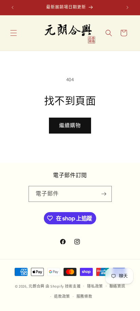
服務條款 (84, 296)
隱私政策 (95, 286)
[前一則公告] (12, 7)
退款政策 (62, 296)
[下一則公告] (127, 7)
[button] (13, 32)
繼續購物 (70, 125)
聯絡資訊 (117, 286)
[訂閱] (104, 194)
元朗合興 (37, 285)
